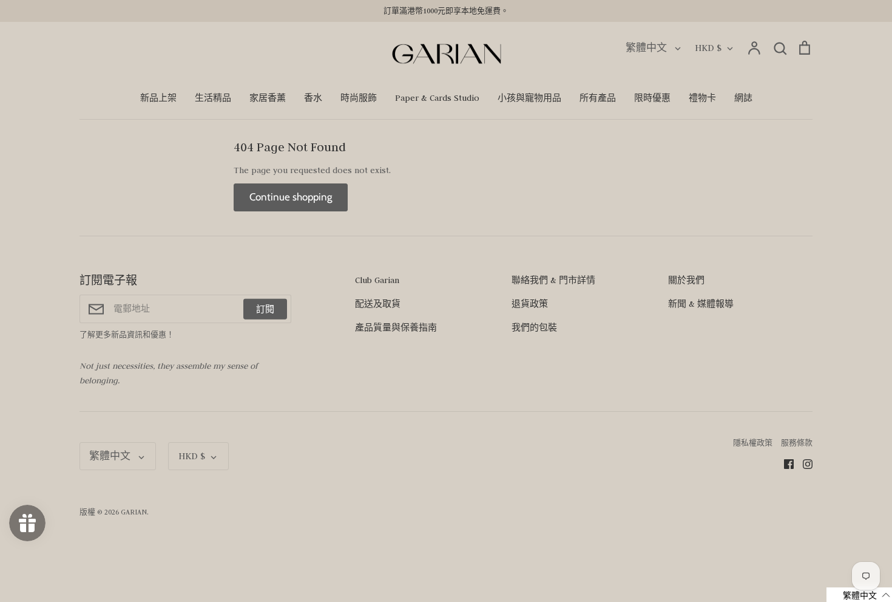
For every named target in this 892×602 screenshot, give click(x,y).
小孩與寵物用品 (529, 97)
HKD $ (708, 47)
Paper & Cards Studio (437, 97)
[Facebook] (784, 462)
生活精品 (213, 97)
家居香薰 (267, 97)
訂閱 (265, 308)
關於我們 (686, 280)
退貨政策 (530, 303)
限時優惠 (652, 97)
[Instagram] (803, 462)
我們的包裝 (534, 327)
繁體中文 (647, 47)
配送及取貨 (377, 303)
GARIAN (134, 511)
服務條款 (797, 442)
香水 (313, 97)
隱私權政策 (752, 442)
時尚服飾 (358, 97)
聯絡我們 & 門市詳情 (553, 280)
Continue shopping (290, 197)
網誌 (743, 97)
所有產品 (597, 97)
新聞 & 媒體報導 (701, 303)
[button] (859, 594)
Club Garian (377, 280)
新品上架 (158, 97)
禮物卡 (702, 97)
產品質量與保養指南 (396, 327)
